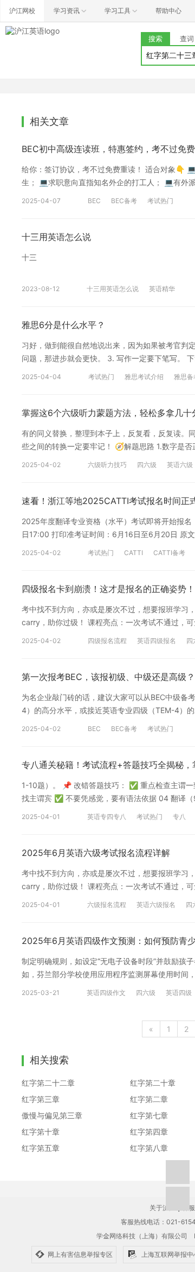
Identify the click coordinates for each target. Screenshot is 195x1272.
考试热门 (160, 201)
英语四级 (179, 992)
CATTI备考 (169, 553)
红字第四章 (149, 1131)
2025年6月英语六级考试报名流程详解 (96, 852)
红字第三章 (41, 1099)
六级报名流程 (106, 905)
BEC (94, 201)
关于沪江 (163, 1208)
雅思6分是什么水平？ (63, 324)
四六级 (147, 465)
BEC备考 (124, 201)
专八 (179, 817)
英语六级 (180, 465)
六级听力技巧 (107, 465)
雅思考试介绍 (144, 377)
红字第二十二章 (48, 1082)
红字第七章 (149, 1115)
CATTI (133, 553)
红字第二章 (149, 1099)
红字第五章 (41, 1148)
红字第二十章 (153, 1082)
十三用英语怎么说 (56, 236)
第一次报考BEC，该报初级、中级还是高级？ (108, 676)
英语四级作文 (106, 992)
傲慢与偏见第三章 (52, 1115)
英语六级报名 (156, 905)
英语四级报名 (156, 641)
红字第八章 (149, 1148)
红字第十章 (41, 1131)
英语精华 (162, 289)
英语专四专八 (106, 817)
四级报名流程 (107, 641)
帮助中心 (168, 11)
